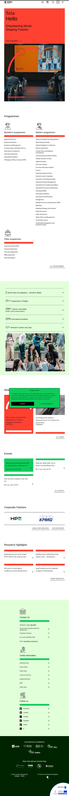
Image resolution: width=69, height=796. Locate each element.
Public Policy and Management (45, 217)
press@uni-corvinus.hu (31, 641)
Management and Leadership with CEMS (48, 202)
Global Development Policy (44, 173)
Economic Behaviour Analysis (45, 167)
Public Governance (41, 214)
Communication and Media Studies (46, 155)
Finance (38, 170)
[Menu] (63, 2)
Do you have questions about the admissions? (29, 629)
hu (58, 2)
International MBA (41, 191)
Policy (22, 776)
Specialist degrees (9, 257)
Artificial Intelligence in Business (45, 145)
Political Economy (41, 211)
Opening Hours (24, 663)
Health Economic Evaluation (44, 176)
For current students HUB (27, 637)
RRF (21, 683)
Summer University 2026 (11, 246)
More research (57, 578)
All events (59, 490)
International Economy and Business (47, 188)
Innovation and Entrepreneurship (45, 179)
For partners (58, 528)
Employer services (41, 528)
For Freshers (12, 41)
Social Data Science (42, 220)
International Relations (11, 157)
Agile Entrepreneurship (43, 142)
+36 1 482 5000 (31, 625)
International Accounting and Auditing (47, 185)
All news (60, 437)
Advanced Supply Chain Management (47, 139)
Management (40, 199)
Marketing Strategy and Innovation (46, 208)
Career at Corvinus (25, 675)
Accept (22, 403)
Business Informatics (10, 142)
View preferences (46, 403)
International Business (11, 154)
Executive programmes (11, 252)
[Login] (42, 2)
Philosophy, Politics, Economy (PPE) (15, 160)
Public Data (23, 671)
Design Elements (25, 679)
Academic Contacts (25, 633)
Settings (17, 776)
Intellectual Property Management (46, 182)
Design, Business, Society (43, 158)
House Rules (24, 667)
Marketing (39, 205)
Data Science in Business (12, 151)
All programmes (57, 266)
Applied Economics (10, 139)
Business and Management (12, 145)
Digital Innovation (41, 161)
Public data (23, 687)
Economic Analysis (41, 164)
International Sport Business (44, 196)
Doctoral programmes (10, 249)
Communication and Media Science (14, 148)
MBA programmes (9, 255)
